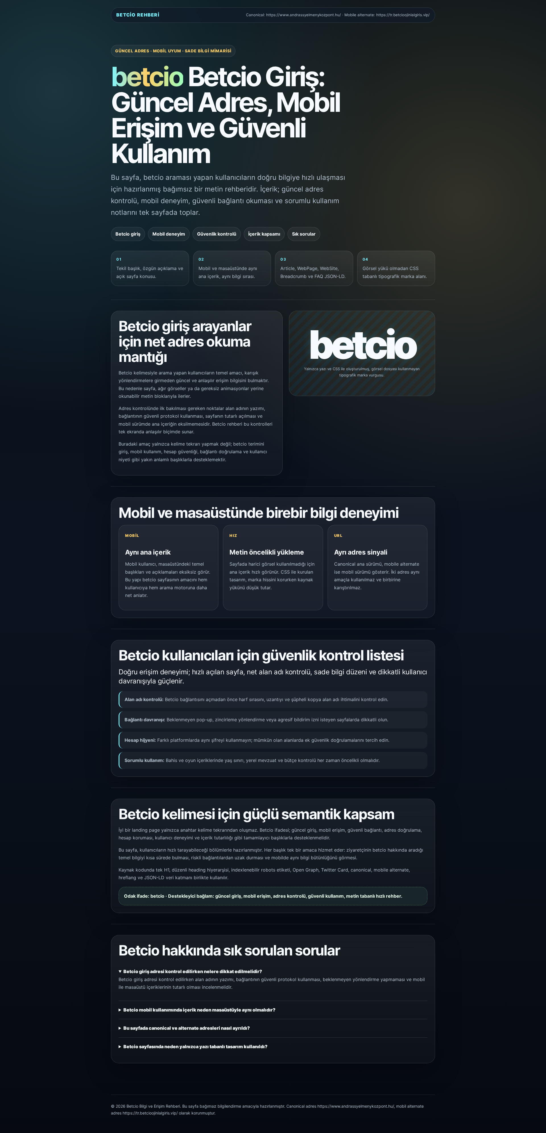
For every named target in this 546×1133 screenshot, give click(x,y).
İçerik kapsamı (264, 234)
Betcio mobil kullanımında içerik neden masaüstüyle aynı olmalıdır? (199, 1010)
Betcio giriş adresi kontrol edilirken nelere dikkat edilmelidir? (192, 971)
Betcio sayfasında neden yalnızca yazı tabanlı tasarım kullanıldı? (195, 1046)
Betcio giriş (127, 234)
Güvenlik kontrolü (216, 234)
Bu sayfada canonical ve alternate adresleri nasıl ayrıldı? (186, 1028)
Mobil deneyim (168, 234)
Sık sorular (304, 234)
